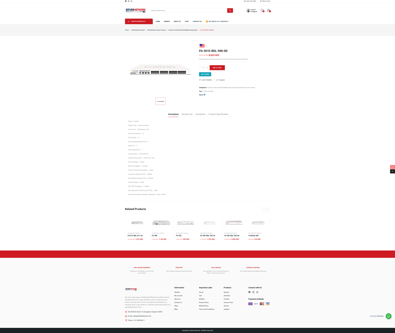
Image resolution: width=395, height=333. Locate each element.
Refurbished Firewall (134, 233)
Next (268, 209)
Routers (226, 292)
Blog (175, 309)
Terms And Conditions (206, 309)
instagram (129, 1)
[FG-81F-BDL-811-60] (137, 222)
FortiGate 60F (254, 236)
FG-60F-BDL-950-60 (231, 236)
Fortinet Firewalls (207, 91)
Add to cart (217, 68)
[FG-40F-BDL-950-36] (210, 222)
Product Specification (218, 114)
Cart (200, 296)
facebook (126, 1)
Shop (176, 306)
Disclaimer (201, 114)
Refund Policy (203, 306)
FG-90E (154, 236)
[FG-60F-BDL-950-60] (234, 222)
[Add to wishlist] (145, 222)
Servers (226, 306)
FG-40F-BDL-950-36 (207, 236)
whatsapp (132, 1)
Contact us (178, 302)
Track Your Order (251, 1)
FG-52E (178, 236)
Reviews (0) (187, 114)
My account (178, 296)
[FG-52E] (185, 222)
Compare (222, 80)
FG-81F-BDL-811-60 (135, 236)
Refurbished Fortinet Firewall (246, 87)
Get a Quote (205, 74)
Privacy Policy (204, 302)
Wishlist (177, 292)
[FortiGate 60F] (258, 222)
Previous (264, 209)
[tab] (173, 114)
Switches (227, 296)
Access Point (228, 302)
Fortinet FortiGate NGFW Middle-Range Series (221, 87)
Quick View (145, 217)
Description (173, 114)
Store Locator (266, 1)
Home (201, 292)
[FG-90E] (161, 222)
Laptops (226, 309)
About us (177, 299)
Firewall (226, 299)
